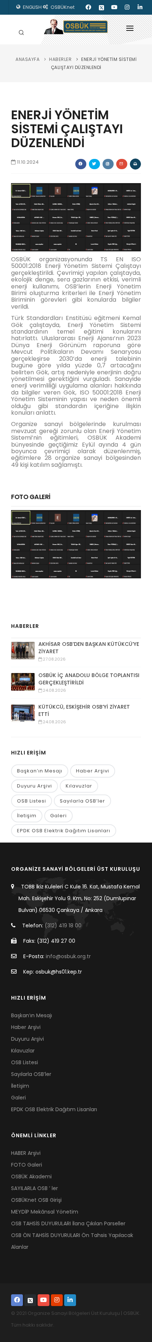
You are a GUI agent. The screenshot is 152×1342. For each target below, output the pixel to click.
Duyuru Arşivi (34, 785)
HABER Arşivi (26, 1153)
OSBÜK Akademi (31, 1176)
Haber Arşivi (92, 770)
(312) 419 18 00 (63, 925)
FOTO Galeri (26, 1164)
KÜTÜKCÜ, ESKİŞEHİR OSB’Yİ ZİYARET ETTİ (84, 710)
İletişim (27, 815)
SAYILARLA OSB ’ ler (34, 1188)
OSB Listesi (31, 800)
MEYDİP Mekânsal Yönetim (44, 1211)
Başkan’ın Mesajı (39, 770)
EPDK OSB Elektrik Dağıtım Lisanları (63, 830)
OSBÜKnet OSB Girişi (36, 1200)
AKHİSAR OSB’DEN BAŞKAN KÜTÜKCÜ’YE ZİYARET (88, 647)
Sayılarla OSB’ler (82, 800)
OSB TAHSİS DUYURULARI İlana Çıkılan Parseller (68, 1223)
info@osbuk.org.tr (68, 956)
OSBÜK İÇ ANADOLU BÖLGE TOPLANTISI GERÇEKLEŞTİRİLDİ (88, 679)
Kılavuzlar (79, 785)
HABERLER (60, 59)
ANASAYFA (27, 59)
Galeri (58, 815)
